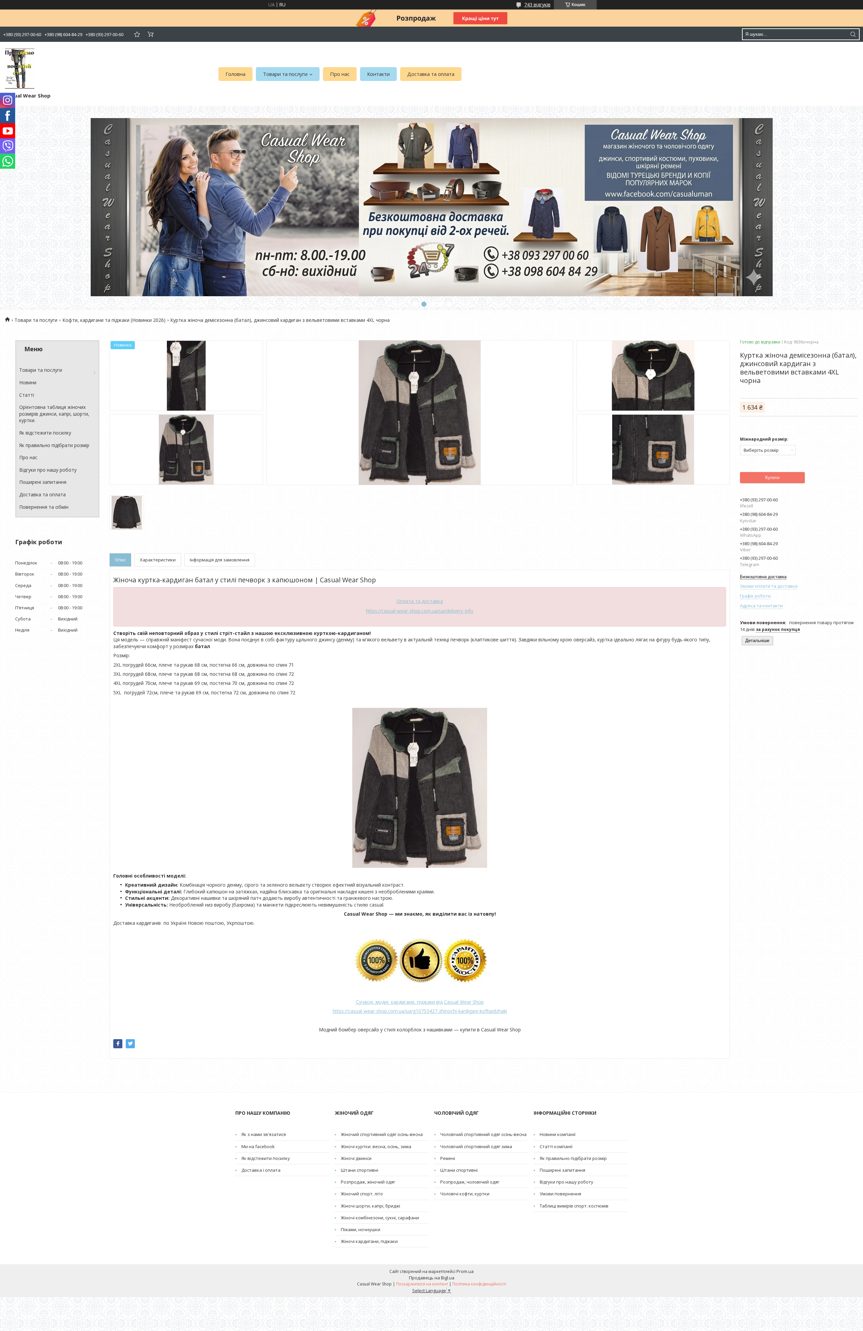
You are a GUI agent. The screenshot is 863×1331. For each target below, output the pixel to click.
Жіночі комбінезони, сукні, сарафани (380, 1218)
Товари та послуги (285, 74)
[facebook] (117, 1043)
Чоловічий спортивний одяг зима (476, 1146)
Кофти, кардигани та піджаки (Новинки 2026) (114, 320)
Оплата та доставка (419, 601)
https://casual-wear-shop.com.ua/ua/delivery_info (419, 611)
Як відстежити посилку (45, 432)
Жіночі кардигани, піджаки (369, 1241)
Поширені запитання (42, 482)
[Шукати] (853, 34)
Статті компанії (556, 1146)
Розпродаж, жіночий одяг (368, 1182)
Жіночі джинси (356, 1158)
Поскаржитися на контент (422, 1284)
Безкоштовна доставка (763, 576)
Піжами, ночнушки (360, 1229)
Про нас (340, 74)
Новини (27, 382)
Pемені (447, 1158)
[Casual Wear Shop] (19, 69)
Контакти (378, 74)
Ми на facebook (258, 1146)
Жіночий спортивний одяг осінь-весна (382, 1134)
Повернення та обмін (43, 507)
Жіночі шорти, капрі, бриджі (370, 1206)
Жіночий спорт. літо (362, 1194)
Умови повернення (560, 1194)
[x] (130, 1043)
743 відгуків (537, 4)
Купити (772, 477)
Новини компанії (557, 1134)
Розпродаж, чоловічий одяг (469, 1182)
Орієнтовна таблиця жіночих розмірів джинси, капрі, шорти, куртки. (54, 413)
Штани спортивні (359, 1170)
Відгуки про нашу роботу (48, 470)
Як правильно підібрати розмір (54, 445)
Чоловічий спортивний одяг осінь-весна (483, 1134)
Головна (235, 74)
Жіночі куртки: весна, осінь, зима (376, 1146)
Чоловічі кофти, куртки (464, 1194)
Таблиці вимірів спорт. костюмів (574, 1206)
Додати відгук (137, 34)
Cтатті (26, 395)
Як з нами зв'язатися (263, 1134)
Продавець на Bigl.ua (431, 1278)
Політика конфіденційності (479, 1284)
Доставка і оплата (260, 1170)
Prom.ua (465, 1271)
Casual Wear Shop (464, 1002)
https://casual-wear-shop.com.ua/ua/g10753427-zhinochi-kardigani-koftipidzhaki (420, 1011)
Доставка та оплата (430, 74)
